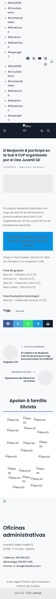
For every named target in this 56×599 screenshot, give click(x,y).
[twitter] (33, 58)
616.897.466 (25, 562)
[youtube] (39, 58)
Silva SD (20, 311)
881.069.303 (23, 557)
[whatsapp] (45, 64)
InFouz (37, 593)
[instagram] (45, 58)
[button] (12, 61)
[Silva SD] (28, 130)
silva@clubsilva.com (28, 566)
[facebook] (27, 58)
